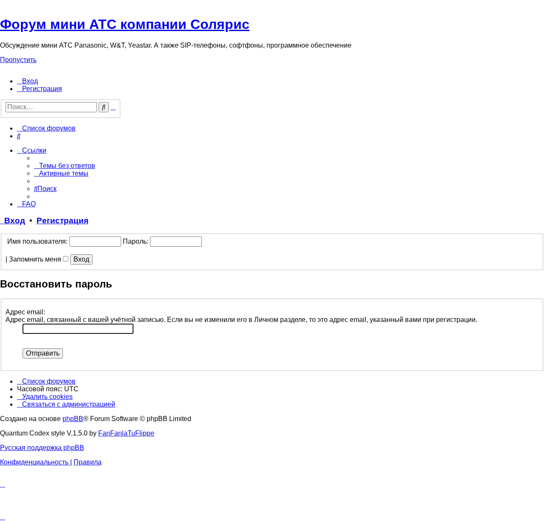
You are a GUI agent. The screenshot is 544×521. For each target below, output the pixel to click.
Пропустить (18, 59)
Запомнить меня (36, 259)
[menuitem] (27, 81)
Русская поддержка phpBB (42, 447)
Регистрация (62, 220)
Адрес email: (25, 312)
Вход (12, 220)
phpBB (72, 418)
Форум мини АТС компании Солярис (124, 24)
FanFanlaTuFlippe (126, 433)
